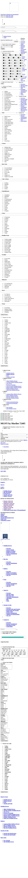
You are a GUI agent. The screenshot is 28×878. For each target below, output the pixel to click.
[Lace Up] (4, 686)
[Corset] (5, 681)
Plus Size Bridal (7, 492)
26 (22, 63)
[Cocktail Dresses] (6, 668)
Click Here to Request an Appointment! (10, 14)
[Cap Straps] (4, 735)
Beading (7, 196)
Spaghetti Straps (8, 310)
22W (6, 71)
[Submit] (15, 27)
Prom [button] (4, 579)
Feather (6, 202)
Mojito (6, 321)
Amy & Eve (9, 383)
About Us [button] (5, 590)
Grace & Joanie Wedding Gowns (13, 386)
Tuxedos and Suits (10, 377)
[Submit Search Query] (16, 629)
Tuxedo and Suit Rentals (11, 403)
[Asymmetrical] (4, 711)
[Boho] (4, 672)
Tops (6, 138)
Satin (6, 227)
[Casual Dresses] (6, 667)
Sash (6, 209)
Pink (6, 341)
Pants (6, 128)
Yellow (6, 320)
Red (6, 348)
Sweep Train (8, 249)
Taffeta (6, 231)
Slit (5, 161)
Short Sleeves (8, 300)
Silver (6, 361)
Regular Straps (8, 309)
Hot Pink (7, 343)
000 (6, 55)
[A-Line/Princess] (4, 722)
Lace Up (7, 170)
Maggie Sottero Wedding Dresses (13, 387)
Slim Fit (6, 288)
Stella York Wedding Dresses (12, 390)
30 (11, 65)
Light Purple (8, 338)
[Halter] (4, 717)
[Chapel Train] (4, 712)
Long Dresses (8, 125)
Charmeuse (7, 217)
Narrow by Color (7, 317)
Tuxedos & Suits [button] (7, 605)
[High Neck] (4, 718)
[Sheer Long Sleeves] (5, 732)
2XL (16, 79)
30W (12, 74)
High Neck (7, 261)
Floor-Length (8, 245)
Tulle (6, 233)
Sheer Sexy (7, 132)
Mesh (6, 224)
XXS (6, 76)
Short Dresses (8, 133)
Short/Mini (7, 248)
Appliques (7, 195)
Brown (6, 357)
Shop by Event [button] (4, 796)
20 (5, 63)
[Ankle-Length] (4, 710)
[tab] (15, 374)
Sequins (6, 210)
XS (12, 76)
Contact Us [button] (6, 619)
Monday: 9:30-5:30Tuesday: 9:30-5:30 (8, 501)
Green (6, 324)
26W (19, 71)
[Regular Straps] (4, 736)
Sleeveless (7, 301)
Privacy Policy (4, 516)
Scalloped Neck (8, 270)
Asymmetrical (8, 240)
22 (11, 63)
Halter (6, 260)
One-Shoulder (8, 267)
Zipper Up (7, 175)
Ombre (6, 187)
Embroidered (8, 200)
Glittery (6, 183)
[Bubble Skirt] (5, 678)
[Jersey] (3, 707)
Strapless (7, 274)
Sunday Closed (7, 508)
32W (19, 74)
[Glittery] (2, 690)
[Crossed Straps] (4, 685)
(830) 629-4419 (9, 17)
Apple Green (8, 323)
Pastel (6, 188)
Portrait (6, 268)
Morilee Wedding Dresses (12, 388)
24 (16, 63)
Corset (6, 151)
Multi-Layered (8, 154)
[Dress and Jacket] (4, 674)
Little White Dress (9, 123)
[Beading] (4, 698)
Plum (6, 347)
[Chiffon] (3, 704)
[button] (22, 39)
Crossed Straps (8, 169)
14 (11, 60)
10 (20, 57)
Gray (6, 360)
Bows (6, 197)
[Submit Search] (15, 31)
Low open (7, 172)
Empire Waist (8, 285)
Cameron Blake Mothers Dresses (13, 394)
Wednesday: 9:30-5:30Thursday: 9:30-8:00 (8, 504)
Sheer (6, 173)
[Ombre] (2, 694)
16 (16, 60)
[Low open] (4, 688)
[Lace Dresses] (4, 675)
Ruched (6, 160)
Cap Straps (7, 307)
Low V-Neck (8, 264)
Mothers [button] (5, 568)
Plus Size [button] (5, 559)
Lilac (6, 337)
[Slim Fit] (4, 726)
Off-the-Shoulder (9, 265)
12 (5, 60)
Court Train (7, 243)
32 (16, 65)
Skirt (6, 135)
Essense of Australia (10, 384)
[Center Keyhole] (5, 680)
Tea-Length (7, 250)
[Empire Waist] (4, 724)
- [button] (4, 371)
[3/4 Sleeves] (5, 730)
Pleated (6, 157)
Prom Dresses (6, 493)
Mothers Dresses (10, 374)
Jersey (6, 221)
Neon (6, 185)
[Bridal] (6, 665)
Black (6, 358)
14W (22, 65)
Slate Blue (7, 331)
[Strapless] (4, 739)
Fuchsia (6, 344)
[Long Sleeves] (5, 731)
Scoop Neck (7, 271)
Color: (2, 436)
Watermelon (7, 346)
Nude (6, 354)
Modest (6, 126)
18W (12, 68)
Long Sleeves (8, 297)
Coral (6, 351)
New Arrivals (9, 407)
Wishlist (2, 515)
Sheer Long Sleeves (9, 298)
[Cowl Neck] (4, 716)
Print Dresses (8, 129)
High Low (7, 153)
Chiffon (6, 218)
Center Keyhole (8, 150)
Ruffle (6, 208)
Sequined (7, 228)
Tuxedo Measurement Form (7, 517)
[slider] (25, 637)
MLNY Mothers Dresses (12, 395)
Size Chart (3, 442)
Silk (6, 230)
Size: (2, 433)
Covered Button (8, 168)
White (6, 363)
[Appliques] (4, 697)
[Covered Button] (4, 684)
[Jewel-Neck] (4, 720)
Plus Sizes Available (9, 158)
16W (6, 68)
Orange (6, 350)
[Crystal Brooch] (4, 700)
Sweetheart (7, 275)
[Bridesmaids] (6, 666)
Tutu (6, 139)
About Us (3, 513)
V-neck (6, 277)
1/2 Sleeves (7, 294)
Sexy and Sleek (8, 131)
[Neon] (2, 693)
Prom (7, 375)
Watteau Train (8, 252)
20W (19, 68)
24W (12, 71)
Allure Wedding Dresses (11, 381)
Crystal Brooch (8, 199)
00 (11, 55)
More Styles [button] (3, 837)
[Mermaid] (4, 725)
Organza (7, 225)
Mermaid (7, 286)
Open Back (7, 156)
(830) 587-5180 (9, 15)
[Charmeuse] (3, 703)
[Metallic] (2, 692)
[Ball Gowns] (4, 671)
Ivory (6, 353)
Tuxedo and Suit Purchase (12, 402)
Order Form (3, 519)
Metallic (7, 184)
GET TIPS (3, 471)
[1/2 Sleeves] (5, 729)
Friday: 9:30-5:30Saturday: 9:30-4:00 (8, 507)
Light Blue (7, 330)
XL (10, 79)
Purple (6, 335)
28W (6, 74)
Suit (6, 136)
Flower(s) (7, 203)
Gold (6, 356)
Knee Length (8, 246)
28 (5, 65)
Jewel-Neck (7, 262)
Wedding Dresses (10, 373)
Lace (6, 206)
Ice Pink (7, 340)
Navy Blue (7, 334)
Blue (6, 333)
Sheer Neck (7, 273)
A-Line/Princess (8, 283)
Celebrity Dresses (9, 148)
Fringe (6, 205)
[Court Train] (4, 713)
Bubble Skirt (8, 147)
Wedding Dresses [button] (7, 545)
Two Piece (7, 141)
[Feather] (3, 706)
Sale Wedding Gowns (11, 408)
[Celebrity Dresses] (5, 679)
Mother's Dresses (7, 496)
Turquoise (7, 328)
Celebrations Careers (5, 520)
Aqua (6, 327)
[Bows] (4, 699)
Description (6, 446)
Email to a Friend (4, 444)
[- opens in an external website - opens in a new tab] (14, 11)
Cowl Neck (7, 258)
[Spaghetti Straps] (4, 738)
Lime (6, 325)
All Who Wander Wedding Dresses (14, 382)
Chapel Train (8, 242)
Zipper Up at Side (9, 176)
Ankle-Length (8, 239)
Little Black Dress (9, 122)
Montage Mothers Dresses (12, 396)
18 (22, 60)
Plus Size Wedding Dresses (12, 398)
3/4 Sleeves (7, 295)
